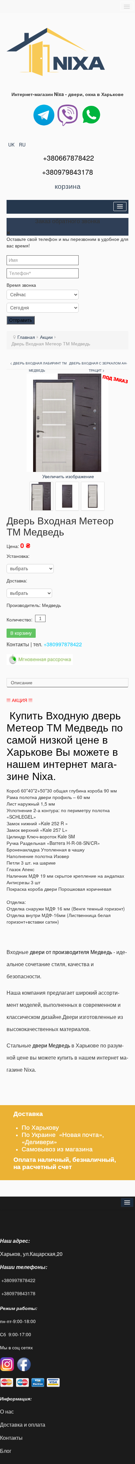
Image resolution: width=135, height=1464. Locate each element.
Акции (46, 337)
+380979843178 (18, 1293)
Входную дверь (83, 716)
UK (12, 144)
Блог (5, 1450)
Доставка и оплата (22, 1424)
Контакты (12, 1437)
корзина (68, 186)
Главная (26, 337)
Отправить (20, 320)
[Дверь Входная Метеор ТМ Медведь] (41, 496)
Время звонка (21, 285)
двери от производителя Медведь (71, 952)
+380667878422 (68, 158)
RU (22, 144)
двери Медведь (51, 1045)
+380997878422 (63, 644)
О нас (7, 1411)
